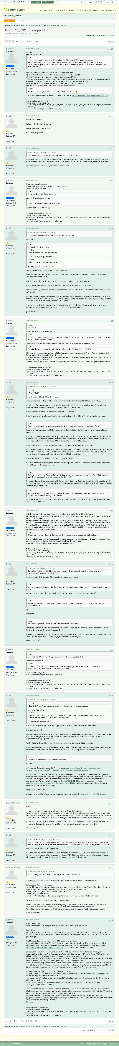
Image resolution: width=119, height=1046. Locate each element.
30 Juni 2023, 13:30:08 (32, 695)
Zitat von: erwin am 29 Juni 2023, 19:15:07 (43, 387)
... (24, 41)
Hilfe (82, 1043)
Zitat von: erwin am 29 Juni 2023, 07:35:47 (43, 233)
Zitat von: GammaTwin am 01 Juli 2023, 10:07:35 (45, 839)
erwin (10, 48)
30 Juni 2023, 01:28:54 (32, 564)
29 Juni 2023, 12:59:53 (32, 228)
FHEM (72, 10)
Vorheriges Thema (93, 36)
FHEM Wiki (98, 10)
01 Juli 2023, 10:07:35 (32, 803)
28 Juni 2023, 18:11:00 (32, 48)
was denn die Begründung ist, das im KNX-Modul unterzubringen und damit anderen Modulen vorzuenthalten (64, 782)
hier (62, 774)
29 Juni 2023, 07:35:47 (32, 180)
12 (37, 41)
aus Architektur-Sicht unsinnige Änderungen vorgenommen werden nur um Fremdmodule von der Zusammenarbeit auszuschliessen (63, 769)
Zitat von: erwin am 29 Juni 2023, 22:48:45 (43, 568)
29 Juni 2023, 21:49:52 (32, 382)
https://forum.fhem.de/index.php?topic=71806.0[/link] (49, 998)
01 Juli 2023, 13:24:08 (32, 835)
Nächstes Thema (107, 36)
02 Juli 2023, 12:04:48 (32, 867)
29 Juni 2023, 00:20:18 (32, 148)
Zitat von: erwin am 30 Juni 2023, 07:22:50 (43, 700)
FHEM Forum (16, 9)
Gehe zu (83, 1031)
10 (32, 41)
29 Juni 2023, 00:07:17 (32, 116)
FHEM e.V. (111, 10)
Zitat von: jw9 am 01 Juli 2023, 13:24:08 (42, 872)
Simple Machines (18, 1043)
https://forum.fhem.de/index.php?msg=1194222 (44, 907)
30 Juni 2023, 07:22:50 (32, 649)
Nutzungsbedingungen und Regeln (96, 1043)
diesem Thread (99, 853)
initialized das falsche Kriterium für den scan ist (91, 794)
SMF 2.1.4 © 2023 (7, 1043)
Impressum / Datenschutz (53, 10)
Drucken (111, 42)
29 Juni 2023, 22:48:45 (32, 510)
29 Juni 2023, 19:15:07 (32, 320)
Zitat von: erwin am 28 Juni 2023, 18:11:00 (43, 153)
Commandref (84, 10)
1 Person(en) (30, 828)
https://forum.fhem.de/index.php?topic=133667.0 (90, 95)
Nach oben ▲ (113, 1043)
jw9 (9, 116)
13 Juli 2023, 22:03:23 (32, 920)
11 (34, 41)
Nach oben (8, 1021)
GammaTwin (14, 803)
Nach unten (9, 42)
